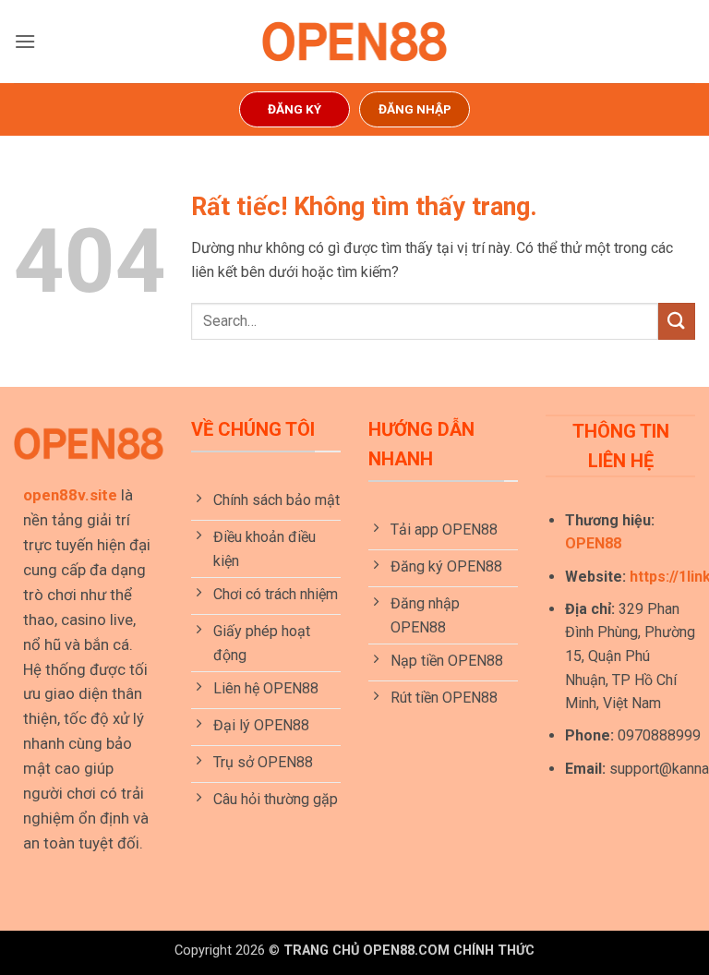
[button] (25, 41)
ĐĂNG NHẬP (415, 109)
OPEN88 (593, 543)
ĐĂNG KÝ (294, 109)
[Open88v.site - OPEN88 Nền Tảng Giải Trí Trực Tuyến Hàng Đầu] (354, 42)
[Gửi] (676, 321)
